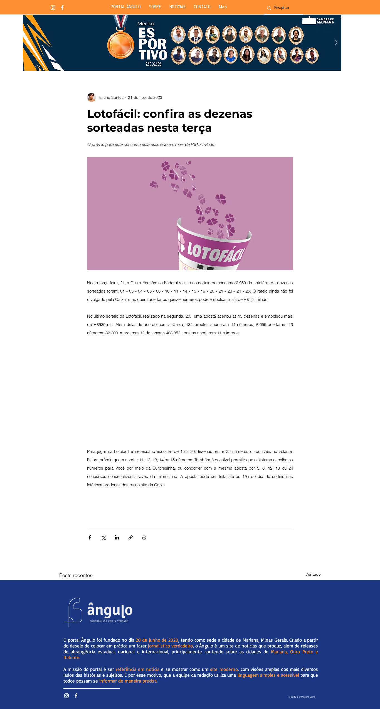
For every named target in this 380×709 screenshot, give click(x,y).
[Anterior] (27, 43)
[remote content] (190, 393)
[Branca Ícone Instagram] (53, 7)
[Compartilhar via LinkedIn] (117, 537)
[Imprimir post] (144, 537)
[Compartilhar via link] (130, 537)
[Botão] (182, 43)
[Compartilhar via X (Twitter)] (103, 537)
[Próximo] (336, 43)
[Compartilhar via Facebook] (89, 537)
